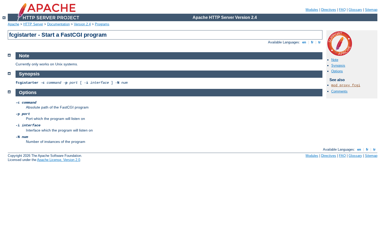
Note (334, 60)
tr (319, 42)
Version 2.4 (82, 24)
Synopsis (338, 65)
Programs (102, 24)
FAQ (342, 10)
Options (337, 71)
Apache (13, 24)
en (304, 42)
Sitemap (371, 10)
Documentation (58, 24)
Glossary (355, 10)
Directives (328, 10)
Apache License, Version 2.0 (58, 160)
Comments (339, 91)
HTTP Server (33, 24)
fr (312, 42)
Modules (312, 10)
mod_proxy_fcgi (345, 85)
